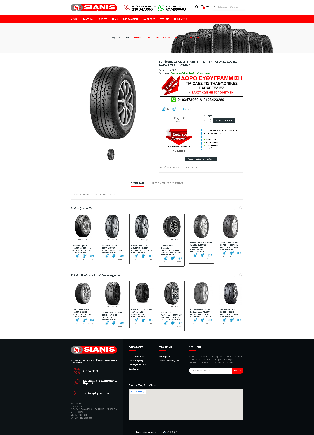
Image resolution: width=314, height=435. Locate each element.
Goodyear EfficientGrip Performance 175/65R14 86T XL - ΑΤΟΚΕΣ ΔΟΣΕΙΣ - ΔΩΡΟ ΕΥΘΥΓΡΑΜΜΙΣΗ (200, 313)
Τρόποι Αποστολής (136, 356)
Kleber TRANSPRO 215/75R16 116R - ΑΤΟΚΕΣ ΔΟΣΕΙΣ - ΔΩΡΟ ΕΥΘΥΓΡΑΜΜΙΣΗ (112, 249)
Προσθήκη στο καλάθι (224, 120)
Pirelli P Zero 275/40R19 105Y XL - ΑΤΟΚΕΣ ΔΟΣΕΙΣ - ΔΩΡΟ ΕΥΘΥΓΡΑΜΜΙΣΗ (112, 316)
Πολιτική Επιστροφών (137, 365)
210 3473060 (142, 9)
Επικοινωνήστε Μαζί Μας (169, 360)
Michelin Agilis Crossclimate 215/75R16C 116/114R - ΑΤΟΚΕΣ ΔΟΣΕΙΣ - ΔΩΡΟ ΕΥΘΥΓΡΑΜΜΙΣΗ (171, 250)
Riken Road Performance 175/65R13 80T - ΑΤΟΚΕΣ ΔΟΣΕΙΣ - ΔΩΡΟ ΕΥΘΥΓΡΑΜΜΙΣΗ (171, 316)
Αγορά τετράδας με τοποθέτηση (201, 159)
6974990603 (176, 9)
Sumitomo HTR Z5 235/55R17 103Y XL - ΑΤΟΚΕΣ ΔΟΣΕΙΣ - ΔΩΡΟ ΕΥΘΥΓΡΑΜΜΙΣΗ (230, 313)
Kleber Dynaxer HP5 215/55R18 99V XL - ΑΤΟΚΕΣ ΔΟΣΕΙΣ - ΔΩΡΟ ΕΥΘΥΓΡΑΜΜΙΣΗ (82, 313)
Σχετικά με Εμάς (165, 356)
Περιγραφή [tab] (137, 183)
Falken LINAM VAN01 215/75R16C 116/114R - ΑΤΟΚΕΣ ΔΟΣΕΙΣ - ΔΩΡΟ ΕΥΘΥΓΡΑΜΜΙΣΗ (230, 246)
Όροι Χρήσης (134, 369)
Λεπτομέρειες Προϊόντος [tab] (167, 183)
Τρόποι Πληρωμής (136, 360)
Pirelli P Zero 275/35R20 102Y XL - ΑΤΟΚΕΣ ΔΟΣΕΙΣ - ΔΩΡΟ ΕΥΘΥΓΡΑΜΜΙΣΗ (141, 313)
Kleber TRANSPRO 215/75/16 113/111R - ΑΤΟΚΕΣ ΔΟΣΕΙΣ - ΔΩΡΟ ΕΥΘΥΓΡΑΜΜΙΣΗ (141, 249)
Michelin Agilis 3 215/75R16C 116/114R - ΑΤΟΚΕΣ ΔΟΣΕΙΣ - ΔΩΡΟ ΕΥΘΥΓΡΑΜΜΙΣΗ (82, 249)
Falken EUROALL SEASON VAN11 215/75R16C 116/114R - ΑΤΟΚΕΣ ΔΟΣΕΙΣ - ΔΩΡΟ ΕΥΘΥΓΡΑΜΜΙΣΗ (201, 247)
